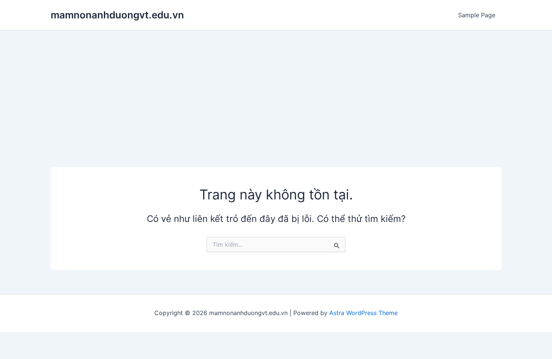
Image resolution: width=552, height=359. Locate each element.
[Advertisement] (276, 86)
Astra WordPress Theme (363, 313)
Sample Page (476, 15)
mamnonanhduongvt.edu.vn (117, 15)
